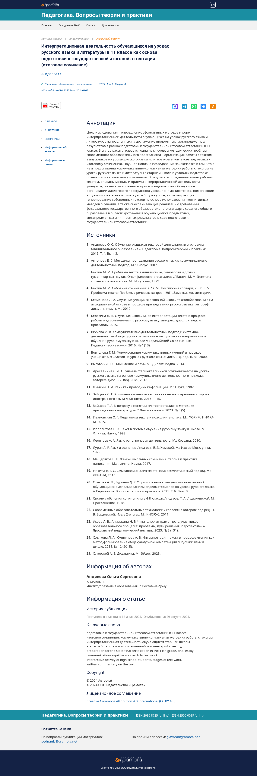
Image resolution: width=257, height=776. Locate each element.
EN (213, 5)
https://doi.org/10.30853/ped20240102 (64, 90)
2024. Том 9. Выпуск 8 (112, 84)
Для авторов (110, 25)
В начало (51, 121)
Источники (52, 138)
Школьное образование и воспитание (68, 84)
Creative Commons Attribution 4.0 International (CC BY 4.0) (131, 701)
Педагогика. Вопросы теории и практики (96, 15)
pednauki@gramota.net (59, 741)
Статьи (90, 25)
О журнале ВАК (69, 25)
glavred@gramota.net (183, 737)
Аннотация (52, 129)
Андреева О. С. (53, 73)
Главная (46, 25)
